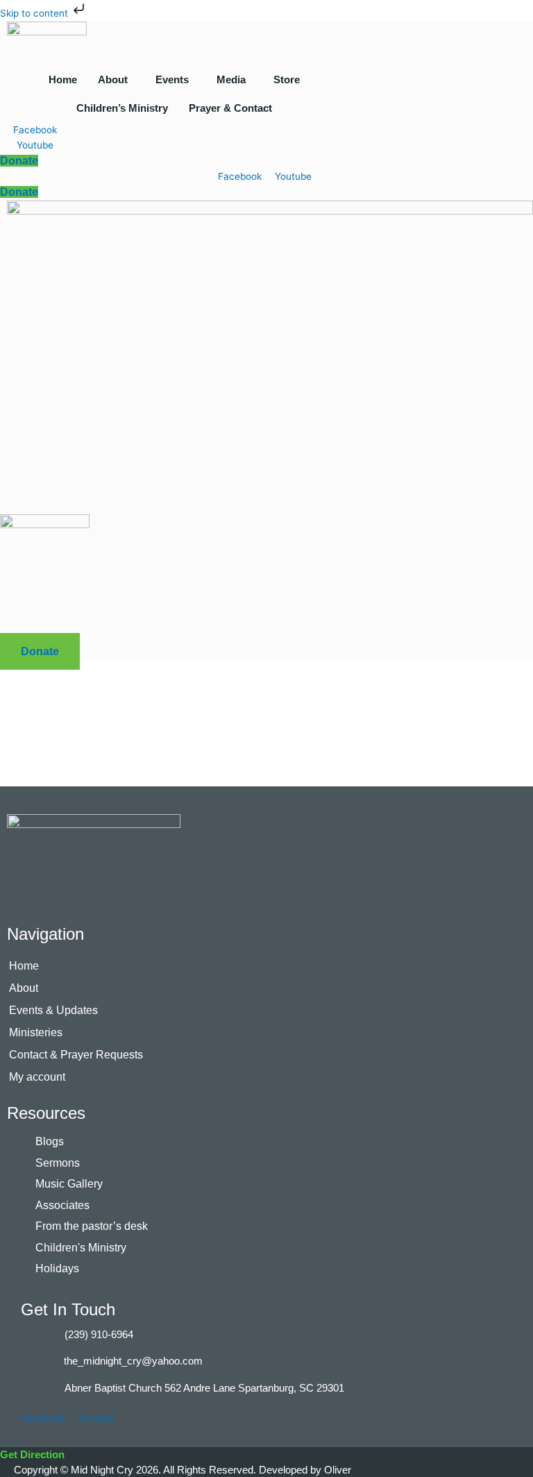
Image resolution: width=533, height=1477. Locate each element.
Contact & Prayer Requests (76, 1055)
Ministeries (35, 1032)
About (113, 79)
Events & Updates (53, 1010)
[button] (116, 79)
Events (172, 79)
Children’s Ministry (122, 108)
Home (63, 79)
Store (286, 79)
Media (231, 79)
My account (37, 1077)
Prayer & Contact (230, 108)
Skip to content (35, 13)
